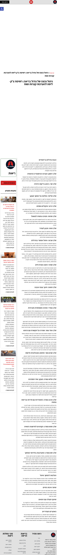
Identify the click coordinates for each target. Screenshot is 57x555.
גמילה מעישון (22, 540)
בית (39, 538)
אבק (25, 546)
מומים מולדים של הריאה (22, 552)
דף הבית (52, 73)
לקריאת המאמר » (9, 247)
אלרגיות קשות (22, 543)
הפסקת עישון (37, 549)
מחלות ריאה (37, 541)
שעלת (10, 550)
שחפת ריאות (8, 544)
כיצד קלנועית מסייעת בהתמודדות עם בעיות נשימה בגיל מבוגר (8, 306)
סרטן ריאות (37, 544)
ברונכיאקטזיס (8, 547)
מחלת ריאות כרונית (8, 540)
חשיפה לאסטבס (22, 548)
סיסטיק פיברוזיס (7, 553)
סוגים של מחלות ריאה (36, 552)
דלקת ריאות (37, 546)
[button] (2, 9)
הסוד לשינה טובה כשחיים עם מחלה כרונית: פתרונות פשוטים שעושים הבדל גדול (8, 362)
